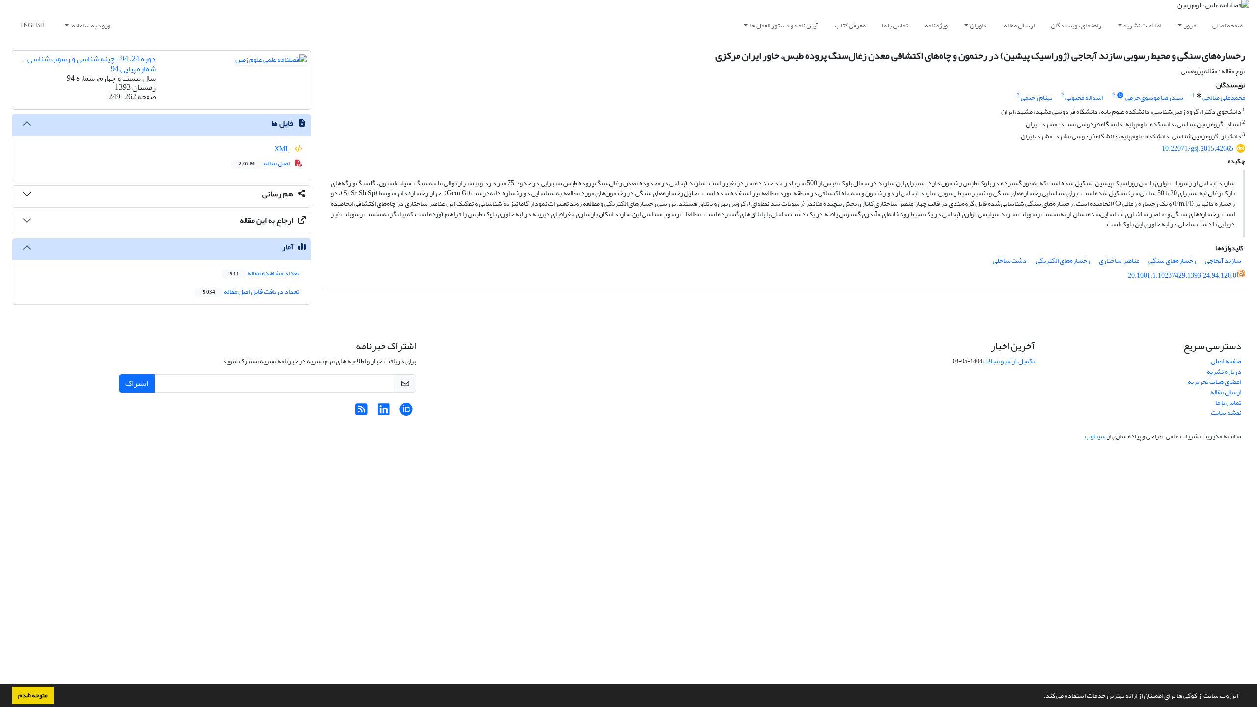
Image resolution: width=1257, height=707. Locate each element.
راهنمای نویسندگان (1076, 25)
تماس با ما (895, 25)
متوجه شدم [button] (33, 695)
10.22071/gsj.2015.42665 (1197, 148)
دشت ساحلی (1010, 260)
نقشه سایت (1226, 412)
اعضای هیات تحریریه (1214, 381)
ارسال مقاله (1019, 25)
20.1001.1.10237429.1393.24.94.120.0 (1182, 275)
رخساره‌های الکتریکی (1063, 260)
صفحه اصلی (1227, 25)
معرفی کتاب (850, 25)
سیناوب (1095, 436)
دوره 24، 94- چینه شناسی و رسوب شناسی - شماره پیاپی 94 (89, 64)
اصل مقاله (265, 163)
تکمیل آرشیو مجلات (1009, 361)
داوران (978, 25)
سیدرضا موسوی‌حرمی (1154, 97)
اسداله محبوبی (1084, 97)
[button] (1040, 696)
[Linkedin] (383, 412)
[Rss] (361, 412)
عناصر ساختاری (1119, 260)
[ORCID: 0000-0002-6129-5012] (1120, 96)
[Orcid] (405, 412)
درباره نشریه (1224, 371)
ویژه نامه (936, 25)
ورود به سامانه (90, 25)
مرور (1190, 25)
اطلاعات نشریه (1142, 25)
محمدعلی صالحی (1223, 97)
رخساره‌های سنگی (1172, 260)
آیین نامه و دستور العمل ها (783, 25)
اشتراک (136, 383)
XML (282, 149)
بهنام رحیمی (1036, 97)
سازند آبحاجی (1223, 260)
